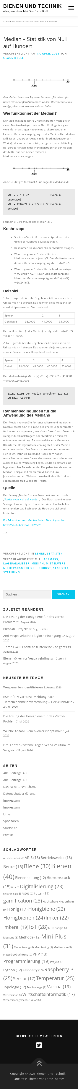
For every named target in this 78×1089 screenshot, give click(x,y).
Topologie (14, 987)
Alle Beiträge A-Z (15, 773)
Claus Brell (13, 58)
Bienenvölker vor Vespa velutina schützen (34, 658)
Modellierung (24, 947)
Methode (30, 937)
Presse (8, 835)
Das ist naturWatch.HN (19, 787)
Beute (13, 867)
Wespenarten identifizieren (23, 687)
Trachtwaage (36, 987)
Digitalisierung (41, 886)
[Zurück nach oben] (39, 1063)
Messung (10, 937)
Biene (37, 866)
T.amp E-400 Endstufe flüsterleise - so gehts (35, 647)
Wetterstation (12, 995)
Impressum (11, 800)
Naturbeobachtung (17, 954)
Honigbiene (46, 909)
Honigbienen (24, 917)
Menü (70, 8)
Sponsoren (11, 821)
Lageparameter (16, 563)
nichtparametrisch (20, 568)
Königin (61, 927)
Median (38, 563)
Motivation (63, 947)
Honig (17, 909)
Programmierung (26, 961)
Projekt (56, 962)
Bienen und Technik (32, 6)
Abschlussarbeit (13, 858)
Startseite (8, 21)
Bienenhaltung (30, 877)
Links (7, 814)
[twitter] (39, 1045)
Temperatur (55, 978)
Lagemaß (50, 559)
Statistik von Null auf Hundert (21, 499)
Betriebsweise (56, 857)
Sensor (24, 978)
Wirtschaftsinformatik (48, 994)
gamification (22, 900)
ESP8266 (25, 893)
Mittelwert (56, 563)
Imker (57, 917)
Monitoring (43, 947)
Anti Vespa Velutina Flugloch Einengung (32, 636)
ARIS (32, 857)
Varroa (59, 986)
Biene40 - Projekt (16, 629)
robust (45, 568)
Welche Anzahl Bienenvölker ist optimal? (32, 731)
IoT (38, 926)
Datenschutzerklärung (19, 793)
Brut (15, 887)
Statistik (55, 553)
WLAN (36, 999)
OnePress (21, 1079)
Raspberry (33, 970)
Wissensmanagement (16, 999)
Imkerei (15, 927)
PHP (40, 954)
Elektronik (10, 893)
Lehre (40, 553)
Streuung (11, 572)
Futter (41, 893)
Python (12, 970)
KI (51, 928)
